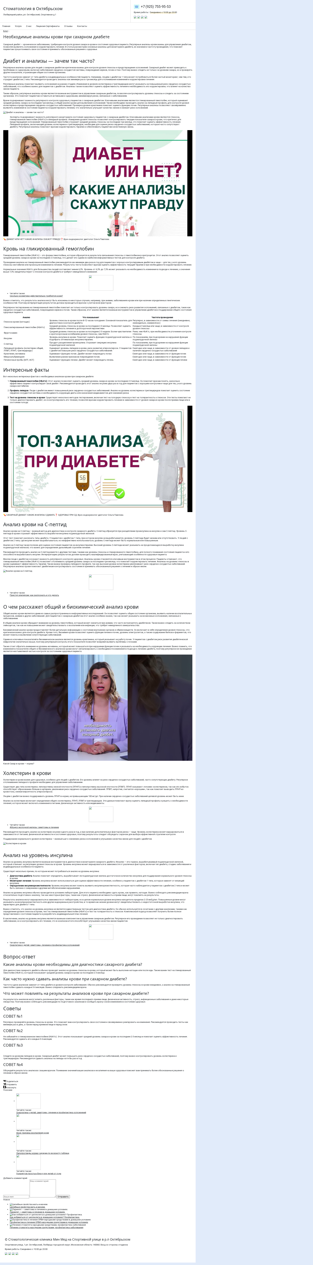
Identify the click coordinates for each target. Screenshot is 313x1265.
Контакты (82, 26)
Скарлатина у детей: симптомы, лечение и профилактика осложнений (45, 945)
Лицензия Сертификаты (48, 26)
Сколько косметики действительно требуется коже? (36, 296)
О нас (28, 26)
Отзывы (68, 26)
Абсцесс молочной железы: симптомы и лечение (34, 827)
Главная (6, 26)
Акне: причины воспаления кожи (32, 1133)
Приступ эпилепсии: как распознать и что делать (34, 595)
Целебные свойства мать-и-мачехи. (27, 1207)
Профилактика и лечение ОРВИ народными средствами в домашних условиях (49, 1222)
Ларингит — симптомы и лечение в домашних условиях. (37, 1212)
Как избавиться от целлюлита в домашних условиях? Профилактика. (45, 1217)
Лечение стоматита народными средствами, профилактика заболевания (46, 1227)
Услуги (18, 26)
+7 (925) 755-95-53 (156, 7)
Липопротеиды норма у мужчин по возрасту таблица (42, 1153)
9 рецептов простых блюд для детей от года (38, 1173)
